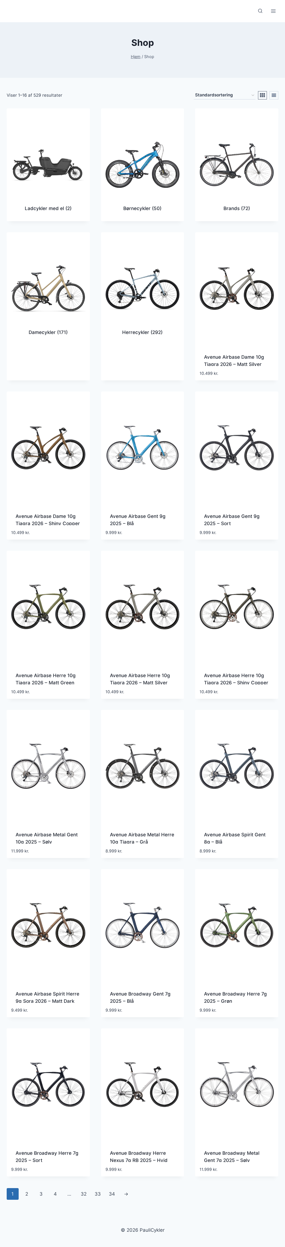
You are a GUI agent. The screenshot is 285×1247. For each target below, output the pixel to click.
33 (98, 1194)
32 (84, 1194)
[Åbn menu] (273, 11)
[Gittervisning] (262, 95)
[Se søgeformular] (260, 11)
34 (112, 1194)
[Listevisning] (273, 95)
